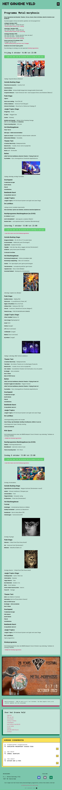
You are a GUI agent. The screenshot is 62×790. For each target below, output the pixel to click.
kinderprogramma (33, 48)
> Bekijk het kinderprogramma (12, 438)
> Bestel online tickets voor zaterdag (14, 31)
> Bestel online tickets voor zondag (14, 38)
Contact (9, 731)
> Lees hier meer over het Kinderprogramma (16, 233)
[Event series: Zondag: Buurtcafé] (13, 751)
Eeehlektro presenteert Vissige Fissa (20, 746)
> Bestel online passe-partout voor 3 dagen (16, 43)
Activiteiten (10, 719)
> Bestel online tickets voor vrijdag (14, 26)
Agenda (9, 715)
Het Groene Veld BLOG (13, 724)
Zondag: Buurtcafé (13, 753)
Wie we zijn (10, 717)
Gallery (9, 728)
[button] (58, 4)
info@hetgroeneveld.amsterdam (29, 785)
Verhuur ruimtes (11, 720)
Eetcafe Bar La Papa (14, 761)
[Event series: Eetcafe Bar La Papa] (13, 759)
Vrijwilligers (10, 722)
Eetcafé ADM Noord (12, 730)
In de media (10, 726)
